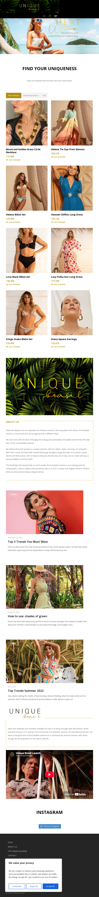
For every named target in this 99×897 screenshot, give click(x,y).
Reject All (34, 886)
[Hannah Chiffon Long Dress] (72, 188)
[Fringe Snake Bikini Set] (27, 312)
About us (12, 847)
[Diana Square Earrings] (72, 312)
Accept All (50, 886)
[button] (13, 95)
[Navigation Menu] (55, 16)
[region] (33, 875)
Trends (13, 494)
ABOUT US (12, 422)
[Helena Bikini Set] (27, 188)
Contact (12, 855)
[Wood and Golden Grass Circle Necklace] (27, 122)
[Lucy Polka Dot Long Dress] (72, 250)
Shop (10, 842)
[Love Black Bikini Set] (27, 250)
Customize (17, 886)
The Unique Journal (17, 851)
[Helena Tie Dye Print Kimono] (72, 122)
